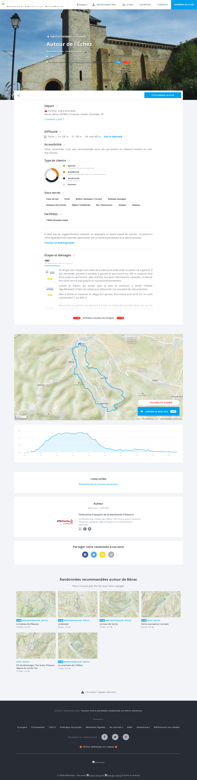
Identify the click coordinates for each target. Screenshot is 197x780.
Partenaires (38, 727)
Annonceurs (143, 727)
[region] (98, 377)
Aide (129, 727)
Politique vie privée (70, 727)
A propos (22, 727)
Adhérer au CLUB (184, 4)
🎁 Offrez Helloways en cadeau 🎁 (99, 747)
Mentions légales (95, 727)
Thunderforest (147, 419)
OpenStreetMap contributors (171, 419)
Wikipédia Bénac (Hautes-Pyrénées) (98, 484)
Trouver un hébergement (59, 242)
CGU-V (52, 727)
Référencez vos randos (167, 727)
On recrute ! (116, 727)
